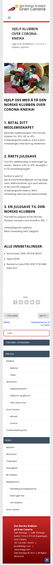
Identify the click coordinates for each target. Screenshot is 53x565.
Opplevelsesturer (18, 388)
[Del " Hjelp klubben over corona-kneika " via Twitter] (21, 302)
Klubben (16, 47)
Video (13, 375)
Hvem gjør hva (17, 495)
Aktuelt (14, 416)
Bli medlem (11, 474)
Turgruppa (11, 461)
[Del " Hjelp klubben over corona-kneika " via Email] (32, 302)
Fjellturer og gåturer (20, 395)
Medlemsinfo (12, 482)
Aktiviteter (11, 381)
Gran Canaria (12, 409)
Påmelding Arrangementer (23, 488)
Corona (13, 423)
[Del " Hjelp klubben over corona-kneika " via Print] (38, 302)
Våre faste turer (18, 402)
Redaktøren (28, 43)
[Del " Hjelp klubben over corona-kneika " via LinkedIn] (26, 302)
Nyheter (25, 47)
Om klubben (16, 502)
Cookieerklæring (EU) (16, 430)
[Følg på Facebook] (47, 560)
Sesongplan (12, 468)
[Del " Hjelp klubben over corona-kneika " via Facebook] (15, 302)
